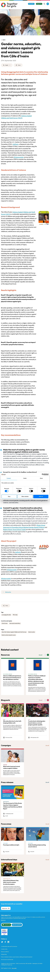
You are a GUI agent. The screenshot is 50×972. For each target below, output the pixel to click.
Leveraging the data (6, 614)
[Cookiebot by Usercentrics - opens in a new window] (43, 474)
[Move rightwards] (48, 655)
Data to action (31, 632)
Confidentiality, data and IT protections (9, 946)
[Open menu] (47, 4)
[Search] (44, 4)
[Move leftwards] (45, 655)
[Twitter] (2, 942)
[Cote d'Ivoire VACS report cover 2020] (44, 218)
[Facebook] (5, 942)
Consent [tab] (9, 478)
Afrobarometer (19, 157)
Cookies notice (4, 949)
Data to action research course (9, 635)
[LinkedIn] (8, 942)
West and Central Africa (14, 623)
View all (40, 655)
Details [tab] (25, 478)
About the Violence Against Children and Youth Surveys (14, 632)
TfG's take (15, 614)
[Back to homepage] (9, 5)
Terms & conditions (5, 951)
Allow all (41, 496)
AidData (15, 144)
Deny (9, 496)
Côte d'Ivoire (4, 623)
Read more (3, 920)
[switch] (19, 491)
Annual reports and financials (7, 959)
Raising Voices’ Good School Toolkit (14, 529)
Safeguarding (4, 954)
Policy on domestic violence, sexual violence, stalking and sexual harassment (16, 957)
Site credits (14, 968)
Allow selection (25, 496)
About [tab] (41, 478)
